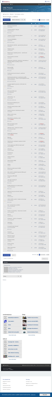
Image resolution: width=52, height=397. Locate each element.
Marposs (9, 195)
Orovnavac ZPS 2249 (12, 176)
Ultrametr (10, 149)
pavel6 (41, 52)
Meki (11, 111)
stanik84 (41, 195)
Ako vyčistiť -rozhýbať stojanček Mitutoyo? (17, 172)
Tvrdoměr (10, 232)
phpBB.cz (11, 369)
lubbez (41, 239)
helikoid (41, 96)
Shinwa (9, 214)
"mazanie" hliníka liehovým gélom (15, 35)
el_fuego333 (11, 212)
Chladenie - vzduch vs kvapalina (15, 218)
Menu (47, 1)
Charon (11, 115)
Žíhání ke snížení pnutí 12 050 (14, 168)
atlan (41, 156)
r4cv (11, 62)
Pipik (11, 244)
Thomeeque (12, 79)
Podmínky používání (7, 387)
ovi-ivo (41, 175)
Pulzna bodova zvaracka (13, 56)
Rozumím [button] (45, 394)
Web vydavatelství (29, 385)
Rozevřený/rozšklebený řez (13, 102)
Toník (11, 40)
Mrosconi (12, 181)
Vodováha (10, 222)
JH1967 (10, 107)
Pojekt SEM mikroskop (12, 133)
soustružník (42, 145)
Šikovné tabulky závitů (12, 123)
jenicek (41, 48)
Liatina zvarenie (11, 156)
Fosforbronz (10, 152)
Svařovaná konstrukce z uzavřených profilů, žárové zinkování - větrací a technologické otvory (18, 78)
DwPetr (41, 199)
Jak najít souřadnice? (12, 179)
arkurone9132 (11, 237)
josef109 (41, 84)
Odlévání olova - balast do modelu (15, 127)
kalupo (10, 241)
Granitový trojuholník (12, 25)
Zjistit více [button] (33, 394)
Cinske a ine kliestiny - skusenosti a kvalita (17, 210)
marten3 (11, 30)
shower (11, 196)
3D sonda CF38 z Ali (12, 91)
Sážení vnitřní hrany (12, 114)
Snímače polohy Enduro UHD (14, 106)
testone (11, 200)
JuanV (11, 98)
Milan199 (12, 92)
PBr (9, 177)
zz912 (11, 169)
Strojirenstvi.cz (6, 1)
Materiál (9, 137)
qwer (41, 160)
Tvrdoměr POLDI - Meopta (13, 29)
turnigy (10, 74)
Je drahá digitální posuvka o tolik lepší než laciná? (17, 85)
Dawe (41, 67)
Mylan (11, 27)
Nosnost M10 (10, 67)
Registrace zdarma (6, 381)
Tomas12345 (12, 227)
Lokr (10, 165)
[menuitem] (11, 4)
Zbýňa (41, 191)
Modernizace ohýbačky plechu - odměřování (17, 52)
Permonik (10, 50)
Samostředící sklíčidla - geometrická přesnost (17, 45)
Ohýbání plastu (11, 49)
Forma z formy (11, 243)
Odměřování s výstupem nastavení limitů (16, 141)
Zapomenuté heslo (6, 385)
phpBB (9, 368)
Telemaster (42, 91)
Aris (11, 46)
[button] (37, 20)
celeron (10, 154)
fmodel (41, 243)
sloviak (10, 57)
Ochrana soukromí (6, 389)
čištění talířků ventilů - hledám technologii (17, 199)
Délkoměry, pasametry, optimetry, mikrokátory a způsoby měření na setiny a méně (18, 61)
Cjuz (11, 192)
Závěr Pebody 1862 (12, 160)
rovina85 (12, 150)
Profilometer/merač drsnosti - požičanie (16, 73)
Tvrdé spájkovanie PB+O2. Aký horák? (16, 145)
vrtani (41, 218)
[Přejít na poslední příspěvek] (43, 25)
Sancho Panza (42, 60)
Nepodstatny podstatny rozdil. (14, 118)
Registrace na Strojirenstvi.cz (31, 383)
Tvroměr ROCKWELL (12, 39)
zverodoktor (12, 36)
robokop (41, 25)
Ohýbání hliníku (11, 239)
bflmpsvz (12, 86)
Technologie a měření (10, 17)
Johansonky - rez (11, 96)
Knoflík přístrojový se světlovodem (15, 185)
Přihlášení (5, 383)
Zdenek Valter (13, 129)
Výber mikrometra (11, 247)
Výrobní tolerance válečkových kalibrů (16, 110)
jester (11, 248)
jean (41, 118)
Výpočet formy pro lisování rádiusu (15, 191)
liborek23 (10, 54)
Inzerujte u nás (29, 381)
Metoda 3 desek (11, 235)
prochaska (42, 29)
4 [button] (43, 19)
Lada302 (12, 68)
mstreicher (11, 216)
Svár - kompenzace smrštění (14, 205)
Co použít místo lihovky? (13, 226)
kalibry (9, 164)
